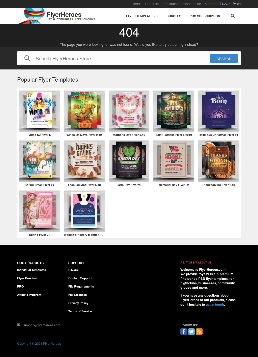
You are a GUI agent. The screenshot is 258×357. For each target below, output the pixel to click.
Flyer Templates (140, 16)
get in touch (215, 304)
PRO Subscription (176, 4)
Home (137, 4)
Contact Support (80, 278)
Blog (197, 4)
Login (226, 3)
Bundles (173, 16)
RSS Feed (199, 331)
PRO (20, 286)
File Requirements (81, 286)
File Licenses (77, 294)
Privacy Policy (78, 303)
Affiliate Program (29, 294)
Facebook (183, 331)
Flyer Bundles (27, 278)
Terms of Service (80, 311)
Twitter (191, 331)
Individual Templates (31, 270)
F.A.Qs (73, 270)
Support (211, 4)
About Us (152, 4)
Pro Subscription (205, 16)
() (238, 3)
